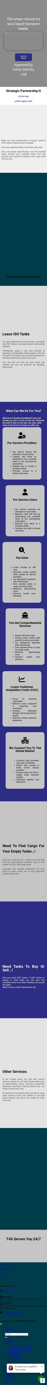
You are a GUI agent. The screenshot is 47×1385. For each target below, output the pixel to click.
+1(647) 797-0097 (10, 1291)
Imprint (3, 1273)
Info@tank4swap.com (13, 1312)
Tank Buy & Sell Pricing (20, 1348)
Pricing (8, 1343)
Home (8, 1339)
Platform (9, 1341)
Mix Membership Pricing (20, 1350)
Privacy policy (6, 1269)
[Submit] (6, 1337)
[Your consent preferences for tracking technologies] (42, 1380)
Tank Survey (15, 1355)
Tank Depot (15, 1359)
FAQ (2, 1278)
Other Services (12, 1352)
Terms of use (5, 1265)
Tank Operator (16, 1357)
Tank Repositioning (18, 1361)
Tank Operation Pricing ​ (20, 1346)
